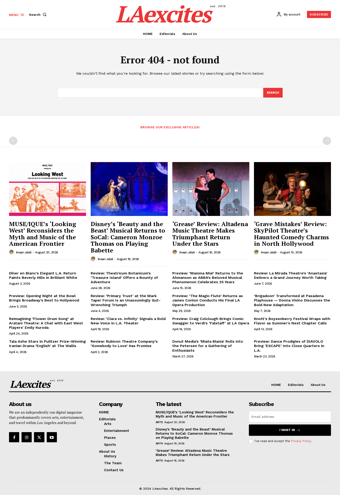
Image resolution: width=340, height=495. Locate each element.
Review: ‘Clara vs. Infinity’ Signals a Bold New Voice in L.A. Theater (128, 321)
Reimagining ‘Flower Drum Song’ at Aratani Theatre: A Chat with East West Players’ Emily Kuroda (46, 323)
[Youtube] (52, 437)
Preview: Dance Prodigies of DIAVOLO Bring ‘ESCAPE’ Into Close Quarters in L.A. (289, 345)
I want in (287, 430)
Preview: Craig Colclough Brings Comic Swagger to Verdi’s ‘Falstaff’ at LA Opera (210, 321)
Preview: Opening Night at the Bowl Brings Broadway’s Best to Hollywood (44, 298)
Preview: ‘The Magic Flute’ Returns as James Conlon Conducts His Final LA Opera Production (207, 300)
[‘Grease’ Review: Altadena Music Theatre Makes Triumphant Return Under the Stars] (210, 189)
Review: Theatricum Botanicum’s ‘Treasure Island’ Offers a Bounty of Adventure (124, 277)
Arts (159, 422)
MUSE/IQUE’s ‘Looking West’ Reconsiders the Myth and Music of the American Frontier (42, 234)
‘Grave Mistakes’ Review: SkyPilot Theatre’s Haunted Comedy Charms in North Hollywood (291, 234)
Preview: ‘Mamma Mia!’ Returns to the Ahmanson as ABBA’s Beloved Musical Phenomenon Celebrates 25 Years (207, 277)
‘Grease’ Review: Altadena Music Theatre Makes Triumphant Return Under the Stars (210, 234)
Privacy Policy (301, 441)
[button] (38, 14)
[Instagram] (27, 437)
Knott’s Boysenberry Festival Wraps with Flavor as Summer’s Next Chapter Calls (292, 321)
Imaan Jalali (23, 252)
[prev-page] (13, 141)
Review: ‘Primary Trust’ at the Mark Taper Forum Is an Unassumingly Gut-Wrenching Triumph (126, 300)
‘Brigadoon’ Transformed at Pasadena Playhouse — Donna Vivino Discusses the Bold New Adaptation (292, 300)
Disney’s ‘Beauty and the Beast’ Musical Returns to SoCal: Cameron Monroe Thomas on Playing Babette (128, 237)
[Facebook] (14, 437)
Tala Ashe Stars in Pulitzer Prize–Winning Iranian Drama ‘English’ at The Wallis (47, 343)
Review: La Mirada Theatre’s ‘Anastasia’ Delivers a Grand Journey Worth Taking (290, 275)
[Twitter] (39, 437)
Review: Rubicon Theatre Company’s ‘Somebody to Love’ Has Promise (124, 343)
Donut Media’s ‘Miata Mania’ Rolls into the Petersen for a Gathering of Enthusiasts (207, 345)
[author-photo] (12, 252)
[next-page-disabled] (327, 141)
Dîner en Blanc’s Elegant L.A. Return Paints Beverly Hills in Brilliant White (43, 275)
